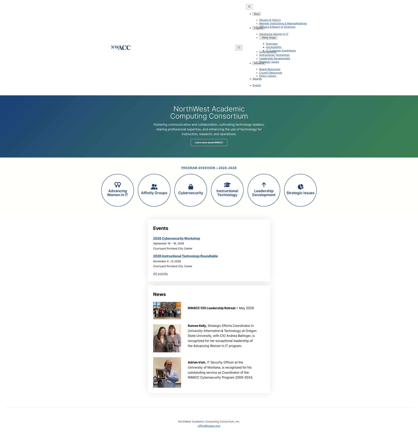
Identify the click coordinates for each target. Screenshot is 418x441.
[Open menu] (239, 47)
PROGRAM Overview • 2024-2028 (209, 167)
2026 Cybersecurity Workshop (176, 238)
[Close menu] (249, 6)
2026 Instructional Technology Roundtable (185, 256)
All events (160, 274)
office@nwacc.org (209, 425)
